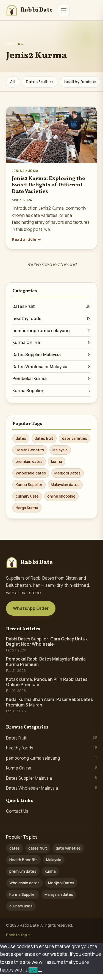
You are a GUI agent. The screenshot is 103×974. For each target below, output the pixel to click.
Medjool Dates (67, 473)
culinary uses (27, 496)
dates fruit (44, 438)
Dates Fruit (39, 81)
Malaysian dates (65, 484)
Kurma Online (51, 342)
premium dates (29, 461)
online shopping (61, 496)
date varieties (74, 438)
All (12, 81)
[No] (40, 971)
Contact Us (17, 811)
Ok (33, 970)
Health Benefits (30, 450)
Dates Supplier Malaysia (51, 355)
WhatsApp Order (31, 608)
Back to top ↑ (18, 934)
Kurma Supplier (51, 391)
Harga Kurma (27, 507)
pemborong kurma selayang (51, 331)
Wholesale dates (31, 473)
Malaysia (60, 450)
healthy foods (80, 81)
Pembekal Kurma (51, 378)
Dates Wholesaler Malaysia (51, 367)
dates (21, 438)
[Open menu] (64, 10)
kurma (56, 461)
